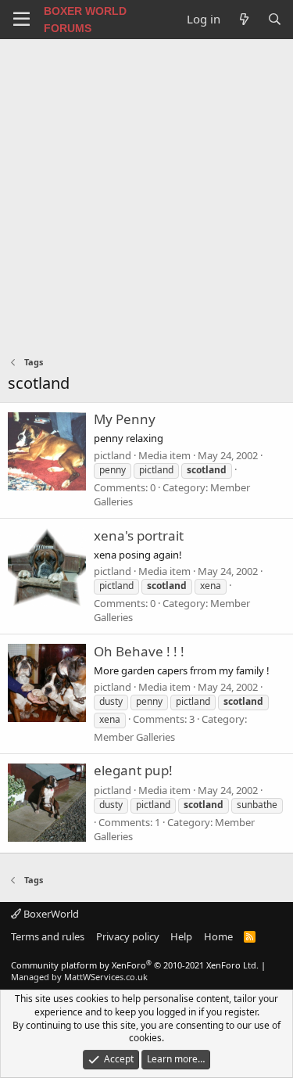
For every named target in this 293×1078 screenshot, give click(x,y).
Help (181, 936)
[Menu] (21, 19)
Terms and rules (47, 936)
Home (218, 936)
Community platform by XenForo (135, 965)
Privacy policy (127, 936)
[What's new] (243, 19)
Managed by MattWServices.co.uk (79, 977)
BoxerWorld (50, 914)
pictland (112, 455)
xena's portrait (139, 535)
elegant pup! (133, 770)
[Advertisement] (146, 193)
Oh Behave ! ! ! (139, 651)
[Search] (274, 19)
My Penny (124, 419)
